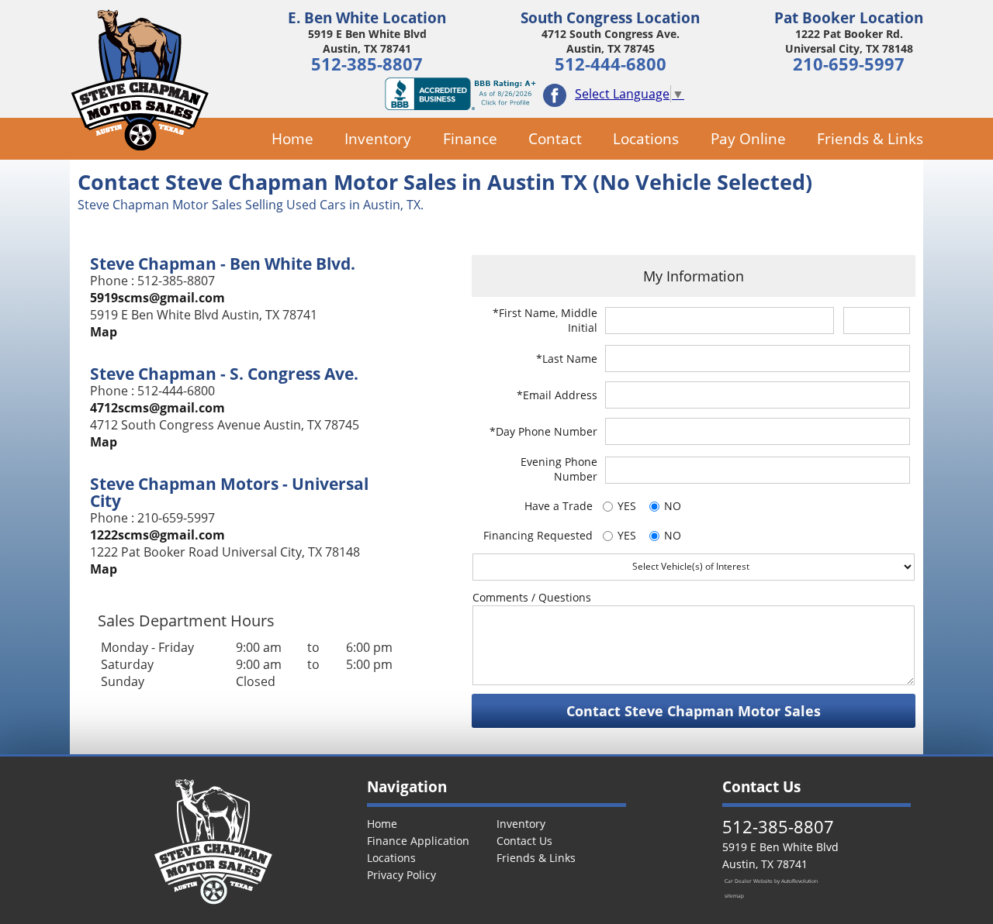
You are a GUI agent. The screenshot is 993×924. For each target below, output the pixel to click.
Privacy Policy (401, 874)
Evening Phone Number (559, 469)
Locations (646, 138)
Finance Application (418, 840)
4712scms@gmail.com (157, 407)
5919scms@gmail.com (157, 297)
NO (672, 505)
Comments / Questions (531, 597)
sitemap (734, 895)
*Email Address (557, 395)
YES (627, 505)
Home (292, 138)
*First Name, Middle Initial (545, 320)
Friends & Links (870, 138)
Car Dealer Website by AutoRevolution (771, 880)
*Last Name (566, 358)
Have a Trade (558, 505)
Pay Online (748, 138)
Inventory (377, 138)
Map (103, 331)
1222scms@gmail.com (157, 534)
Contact (555, 138)
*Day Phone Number (543, 431)
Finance (469, 138)
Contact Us (524, 840)
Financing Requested (538, 535)
